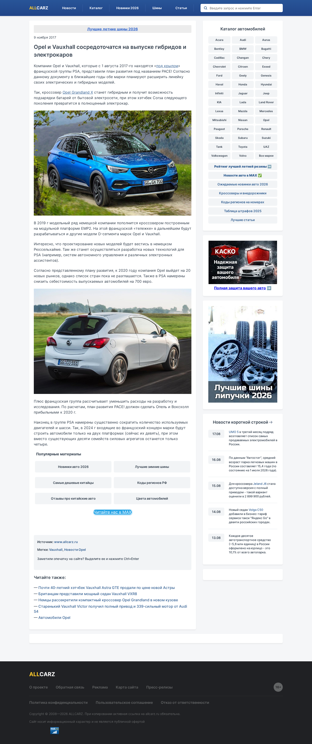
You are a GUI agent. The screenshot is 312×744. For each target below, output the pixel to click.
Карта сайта (127, 687)
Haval (219, 84)
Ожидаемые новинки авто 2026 (242, 184)
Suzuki (266, 138)
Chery (266, 57)
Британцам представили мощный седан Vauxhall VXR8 (87, 593)
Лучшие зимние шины (152, 467)
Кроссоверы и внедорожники (242, 193)
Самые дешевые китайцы (73, 483)
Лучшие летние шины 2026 (112, 29)
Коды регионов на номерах (242, 202)
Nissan (242, 120)
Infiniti (219, 93)
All (38, 7)
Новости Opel (75, 549)
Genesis (266, 75)
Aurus (266, 40)
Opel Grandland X (78, 92)
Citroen (243, 66)
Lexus (219, 111)
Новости (69, 8)
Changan (243, 57)
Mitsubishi (219, 120)
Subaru (243, 138)
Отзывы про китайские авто (73, 498)
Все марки (266, 155)
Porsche (242, 129)
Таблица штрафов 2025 (243, 211)
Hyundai (266, 84)
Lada (243, 102)
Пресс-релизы (159, 687)
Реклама (100, 687)
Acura (219, 40)
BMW (242, 48)
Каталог (96, 8)
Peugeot (219, 129)
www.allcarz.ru (66, 542)
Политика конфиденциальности (58, 702)
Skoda (219, 138)
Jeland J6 (260, 483)
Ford (219, 75)
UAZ (266, 146)
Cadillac (219, 57)
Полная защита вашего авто (240, 288)
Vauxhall (56, 549)
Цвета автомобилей (152, 498)
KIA (219, 102)
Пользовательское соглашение (124, 702)
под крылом (167, 65)
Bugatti (266, 48)
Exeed (266, 66)
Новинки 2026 (127, 8)
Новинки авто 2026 (73, 467)
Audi (243, 40)
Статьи (181, 8)
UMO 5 (234, 432)
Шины (157, 8)
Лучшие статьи (243, 220)
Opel (266, 120)
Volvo (242, 155)
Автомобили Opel (54, 617)
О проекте (38, 687)
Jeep (266, 93)
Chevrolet (219, 66)
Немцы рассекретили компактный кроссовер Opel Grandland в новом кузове (108, 600)
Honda (242, 84)
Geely (243, 75)
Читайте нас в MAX (113, 512)
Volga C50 (256, 510)
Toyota (242, 146)
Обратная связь (70, 687)
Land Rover (266, 102)
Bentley (219, 48)
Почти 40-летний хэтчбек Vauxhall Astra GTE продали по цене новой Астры (106, 587)
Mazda (242, 111)
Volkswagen (219, 155)
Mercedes (266, 111)
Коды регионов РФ (152, 483)
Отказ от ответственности (185, 702)
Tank (219, 146)
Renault (266, 129)
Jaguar (243, 93)
